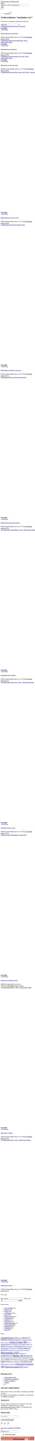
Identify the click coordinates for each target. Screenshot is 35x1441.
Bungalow (5, 1340)
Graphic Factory (26, 1344)
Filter (20, 1300)
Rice (9, 1359)
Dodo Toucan (27, 1340)
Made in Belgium (9, 1323)
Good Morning (16, 1344)
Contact (6, 1382)
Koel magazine (12, 1350)
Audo (20, 1338)
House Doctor (20, 1346)
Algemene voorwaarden (11, 1379)
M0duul (27, 1350)
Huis (5, 1315)
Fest (28, 1342)
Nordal (28, 1356)
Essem (3, 1342)
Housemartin (28, 1346)
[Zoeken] (2, 7)
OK (26, 1439)
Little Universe (20, 1350)
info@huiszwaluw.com (8, 1407)
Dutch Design (8, 1325)
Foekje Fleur (6, 1344)
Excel (7, 1342)
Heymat (11, 1346)
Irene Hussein (5, 1348)
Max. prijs (27, 1298)
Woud (25, 1367)
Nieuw (6, 1311)
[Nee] (28, 1439)
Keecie (4, 1350)
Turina (12, 1364)
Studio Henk (25, 1359)
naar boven (4, 1428)
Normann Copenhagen (6, 1357)
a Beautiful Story (9, 1338)
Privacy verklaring (9, 1381)
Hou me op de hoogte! (7, 1420)
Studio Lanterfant (15, 1361)
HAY (4, 1346)
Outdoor (6, 1320)
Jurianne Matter (24, 1348)
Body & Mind (8, 1308)
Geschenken (8, 1313)
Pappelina (27, 1357)
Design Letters (16, 1340)
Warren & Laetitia (14, 1367)
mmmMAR (7, 1356)
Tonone (7, 1364)
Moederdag (7, 1326)
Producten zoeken (6, 5)
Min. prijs (3, 1298)
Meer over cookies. (19, 1439)
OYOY (15, 1357)
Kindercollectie (8, 1316)
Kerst (6, 1330)
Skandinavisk (17, 1359)
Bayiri (26, 1338)
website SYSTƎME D (14, 1428)
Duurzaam (7, 1321)
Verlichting (7, 1318)
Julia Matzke (13, 1348)
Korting (6, 1310)
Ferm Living (18, 1342)
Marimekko (10, 1352)
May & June (22, 1353)
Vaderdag (7, 1328)
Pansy (20, 1357)
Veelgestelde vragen (10, 1377)
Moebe (18, 1355)
